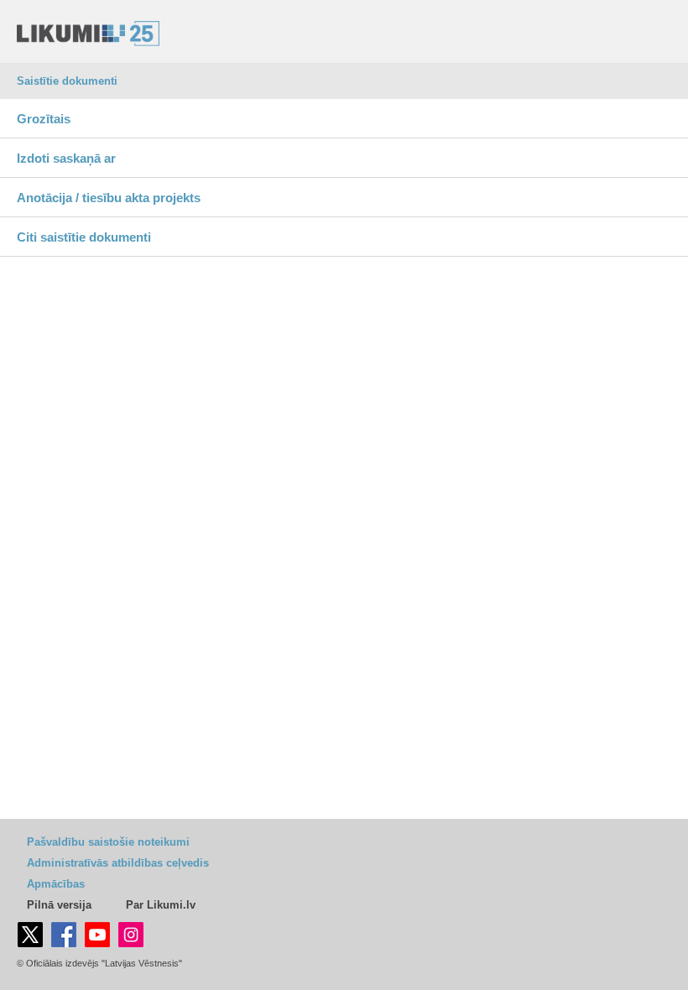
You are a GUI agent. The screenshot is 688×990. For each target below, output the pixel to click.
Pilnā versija (59, 905)
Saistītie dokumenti (67, 81)
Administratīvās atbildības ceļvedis (118, 863)
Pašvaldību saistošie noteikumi (108, 842)
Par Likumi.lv (160, 905)
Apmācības (56, 884)
